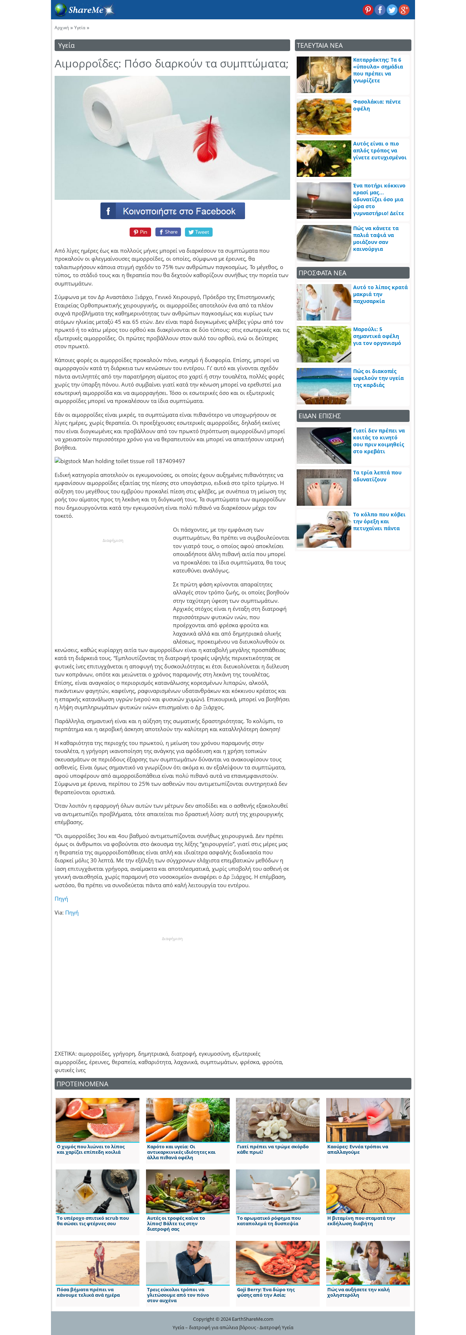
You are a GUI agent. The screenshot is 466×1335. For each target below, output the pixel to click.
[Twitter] (199, 231)
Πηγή (61, 898)
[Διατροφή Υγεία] (83, 15)
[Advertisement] (112, 588)
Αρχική (62, 27)
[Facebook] (172, 210)
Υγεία (79, 27)
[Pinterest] (139, 231)
